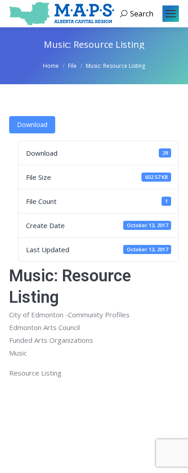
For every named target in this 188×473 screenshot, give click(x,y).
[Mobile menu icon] (170, 13)
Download (32, 124)
